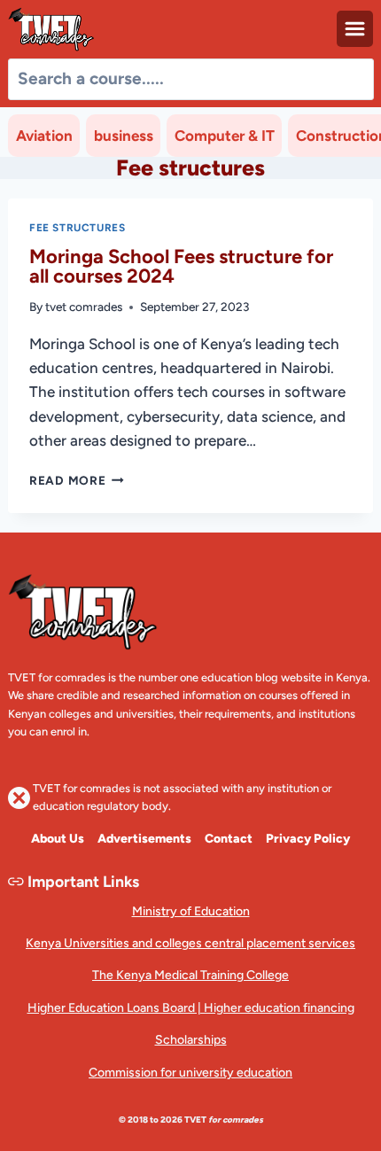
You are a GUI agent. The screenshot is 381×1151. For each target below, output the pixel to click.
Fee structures (77, 228)
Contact (229, 838)
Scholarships (191, 1039)
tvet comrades (83, 306)
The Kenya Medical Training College (190, 975)
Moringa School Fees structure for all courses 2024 (181, 266)
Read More (76, 480)
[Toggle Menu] (355, 29)
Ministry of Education (191, 911)
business (123, 135)
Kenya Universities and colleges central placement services (190, 943)
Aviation (44, 135)
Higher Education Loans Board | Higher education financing (190, 1007)
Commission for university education (190, 1072)
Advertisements (144, 838)
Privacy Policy (308, 838)
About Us (57, 838)
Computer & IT (225, 135)
